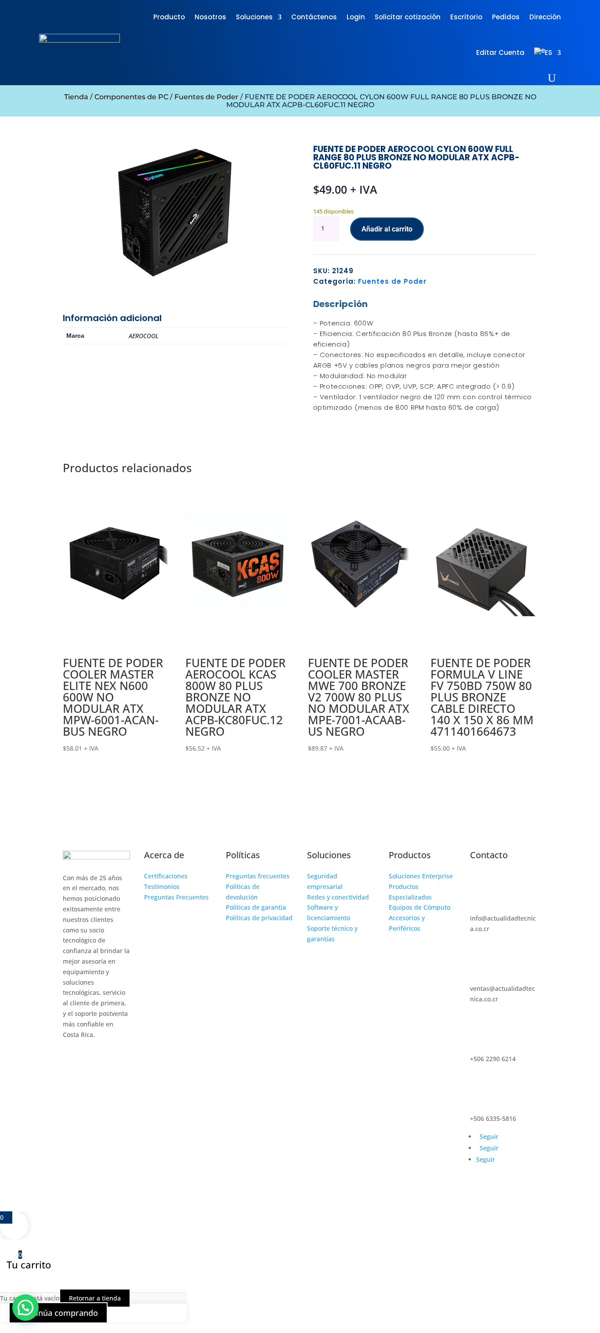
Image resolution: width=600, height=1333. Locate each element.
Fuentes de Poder (206, 97)
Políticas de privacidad (259, 918)
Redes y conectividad (338, 897)
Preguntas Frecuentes (176, 897)
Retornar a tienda (95, 1298)
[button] (25, 1307)
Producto (169, 17)
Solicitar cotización (408, 17)
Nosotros (210, 17)
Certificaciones (166, 876)
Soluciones (254, 17)
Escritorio (466, 17)
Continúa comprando (58, 1313)
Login (356, 17)
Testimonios (162, 886)
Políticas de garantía (256, 907)
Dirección (545, 17)
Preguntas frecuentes (257, 876)
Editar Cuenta (500, 52)
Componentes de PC (131, 97)
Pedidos (506, 17)
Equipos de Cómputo (419, 907)
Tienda (76, 97)
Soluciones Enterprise (421, 876)
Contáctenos (314, 17)
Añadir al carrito (386, 229)
